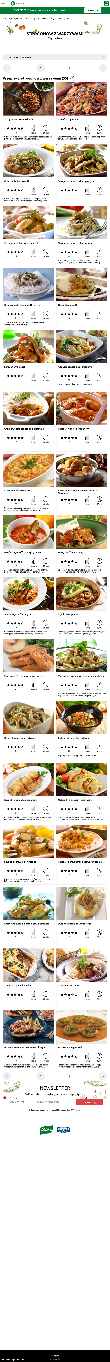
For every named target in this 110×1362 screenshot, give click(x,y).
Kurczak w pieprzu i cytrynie (20, 738)
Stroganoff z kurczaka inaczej (21, 243)
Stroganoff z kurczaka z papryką (76, 181)
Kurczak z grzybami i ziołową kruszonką (80, 861)
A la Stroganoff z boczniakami (75, 366)
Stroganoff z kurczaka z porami (75, 243)
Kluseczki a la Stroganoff (18, 490)
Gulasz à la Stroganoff (16, 181)
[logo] (17, 3)
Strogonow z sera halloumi (19, 119)
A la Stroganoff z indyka (17, 614)
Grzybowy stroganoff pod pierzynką (24, 428)
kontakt (55, 1355)
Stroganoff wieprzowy (70, 552)
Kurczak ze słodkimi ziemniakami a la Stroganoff (79, 491)
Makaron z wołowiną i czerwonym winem (81, 676)
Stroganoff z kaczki (15, 366)
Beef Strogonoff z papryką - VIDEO (23, 552)
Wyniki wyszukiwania (22, 18)
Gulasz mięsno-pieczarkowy (73, 738)
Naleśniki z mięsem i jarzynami (75, 799)
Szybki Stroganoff (68, 614)
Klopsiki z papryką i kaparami (20, 799)
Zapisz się (90, 1102)
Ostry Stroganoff (67, 305)
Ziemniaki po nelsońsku (17, 985)
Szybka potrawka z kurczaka (20, 861)
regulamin (55, 1359)
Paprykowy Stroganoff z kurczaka (23, 676)
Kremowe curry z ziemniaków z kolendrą (27, 923)
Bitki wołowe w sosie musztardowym (25, 1047)
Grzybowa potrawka (69, 985)
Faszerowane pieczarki (70, 1047)
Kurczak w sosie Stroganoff (73, 428)
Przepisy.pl (7, 18)
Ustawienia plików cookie (14, 1359)
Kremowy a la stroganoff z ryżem (22, 305)
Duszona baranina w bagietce (74, 923)
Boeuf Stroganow (68, 119)
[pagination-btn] (103, 68)
